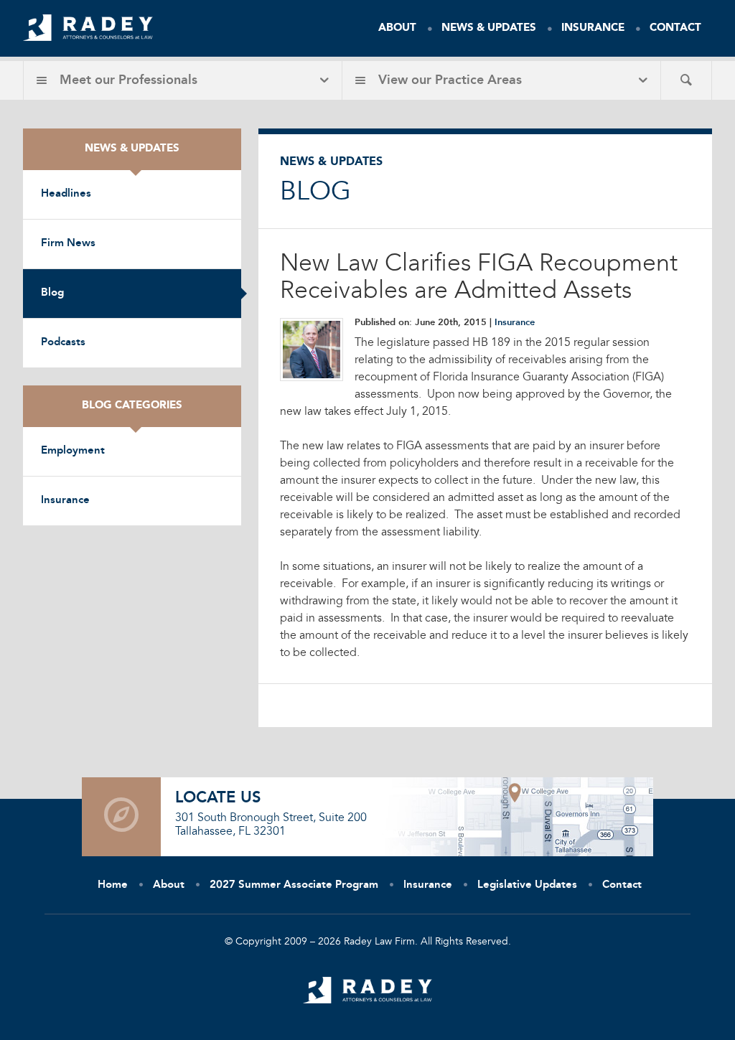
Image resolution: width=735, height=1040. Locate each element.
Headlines (66, 194)
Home (113, 885)
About (397, 28)
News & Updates (488, 28)
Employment (73, 451)
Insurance (592, 28)
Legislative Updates (527, 885)
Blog (52, 293)
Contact (675, 28)
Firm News (68, 243)
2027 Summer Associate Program (294, 885)
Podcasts (63, 342)
